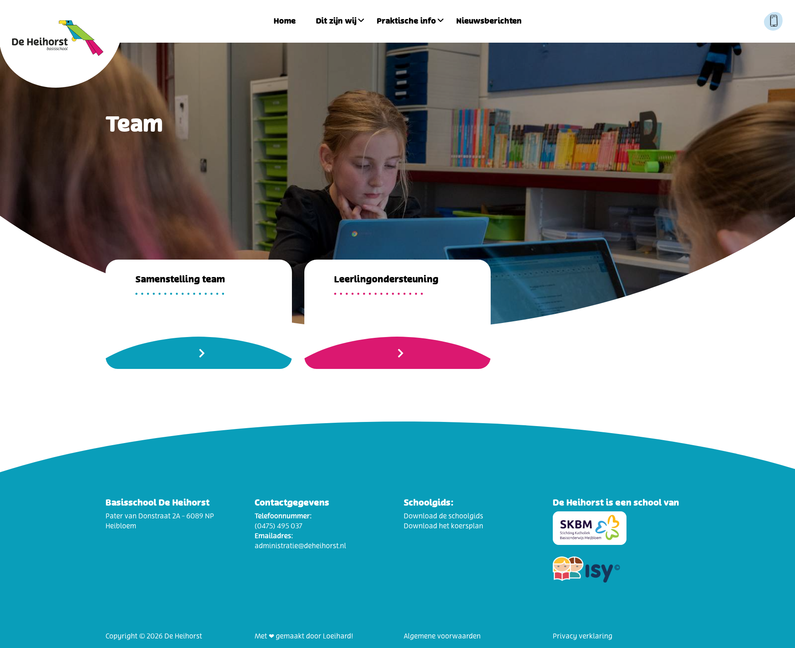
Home (285, 21)
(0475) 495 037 (278, 526)
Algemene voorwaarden (442, 636)
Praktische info (406, 21)
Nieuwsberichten (489, 21)
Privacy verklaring (582, 636)
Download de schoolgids (443, 516)
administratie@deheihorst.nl (300, 546)
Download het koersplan (443, 526)
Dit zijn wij (336, 21)
